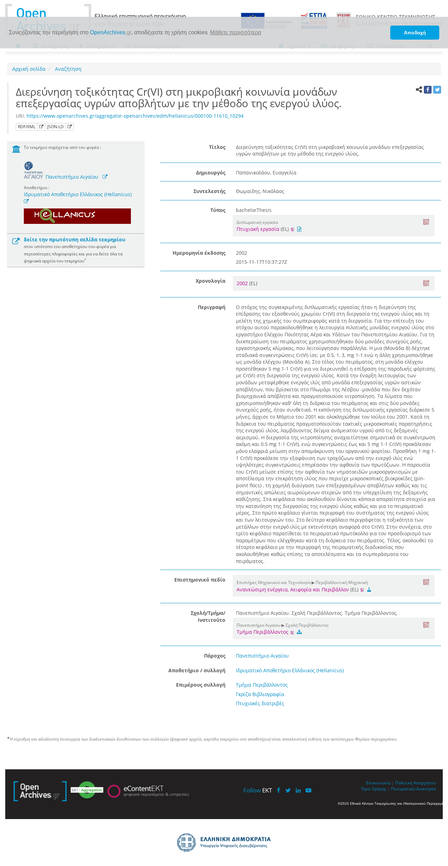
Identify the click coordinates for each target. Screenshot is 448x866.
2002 (243, 283)
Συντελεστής (209, 191)
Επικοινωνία (378, 782)
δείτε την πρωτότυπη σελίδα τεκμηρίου (74, 239)
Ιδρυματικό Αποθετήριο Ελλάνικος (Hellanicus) (78, 194)
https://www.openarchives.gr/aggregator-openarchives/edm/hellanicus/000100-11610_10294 (135, 115)
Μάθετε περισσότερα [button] (235, 32)
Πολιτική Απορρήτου (415, 782)
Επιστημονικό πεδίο (199, 579)
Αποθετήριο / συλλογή (196, 670)
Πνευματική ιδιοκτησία (413, 788)
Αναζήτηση (68, 69)
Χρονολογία (210, 280)
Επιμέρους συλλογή (200, 684)
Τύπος (217, 210)
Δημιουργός (210, 172)
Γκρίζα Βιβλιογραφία (260, 694)
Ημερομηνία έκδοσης (199, 252)
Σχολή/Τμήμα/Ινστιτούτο (208, 616)
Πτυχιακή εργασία (258, 229)
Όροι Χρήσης (373, 788)
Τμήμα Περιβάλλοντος (263, 631)
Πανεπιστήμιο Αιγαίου (72, 176)
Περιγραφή (211, 307)
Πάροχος (214, 655)
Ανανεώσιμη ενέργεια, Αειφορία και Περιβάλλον (293, 589)
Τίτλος (217, 147)
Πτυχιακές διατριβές (260, 703)
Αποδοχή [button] (415, 32)
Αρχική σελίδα (29, 69)
